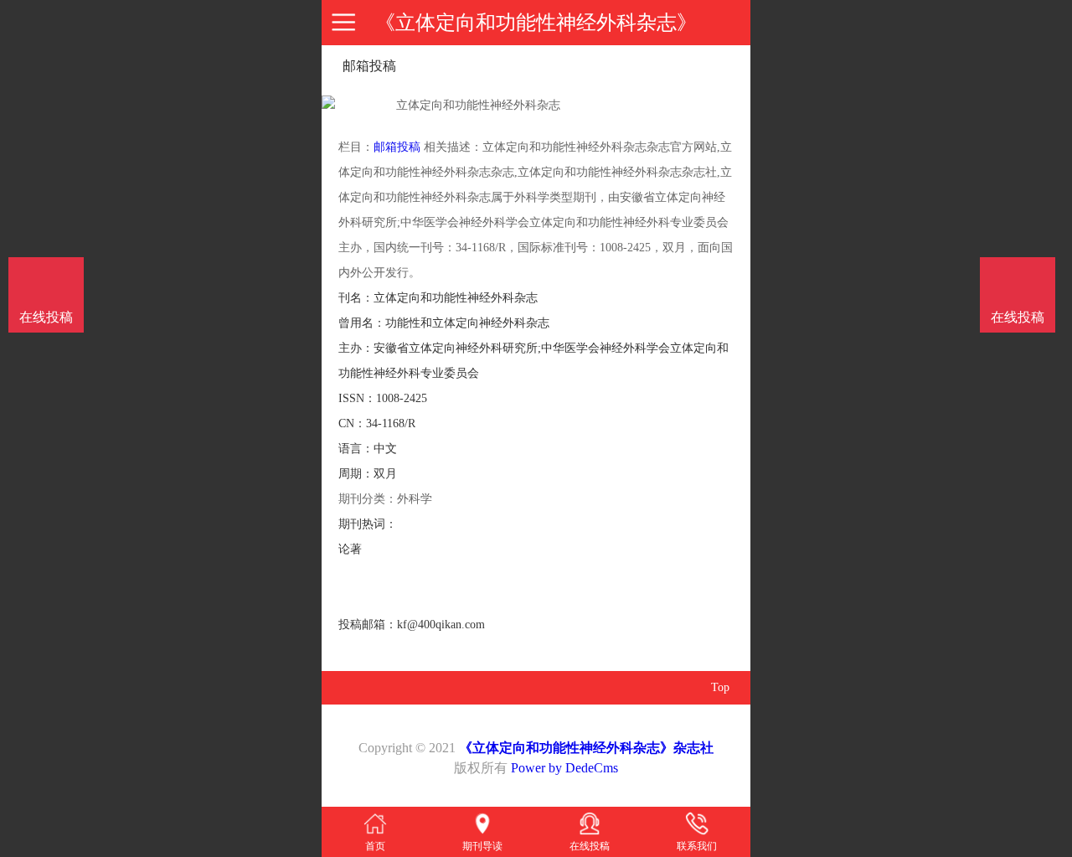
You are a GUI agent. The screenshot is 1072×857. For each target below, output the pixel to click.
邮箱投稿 (397, 147)
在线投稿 (1017, 317)
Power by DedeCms (564, 768)
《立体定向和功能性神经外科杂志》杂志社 (586, 748)
